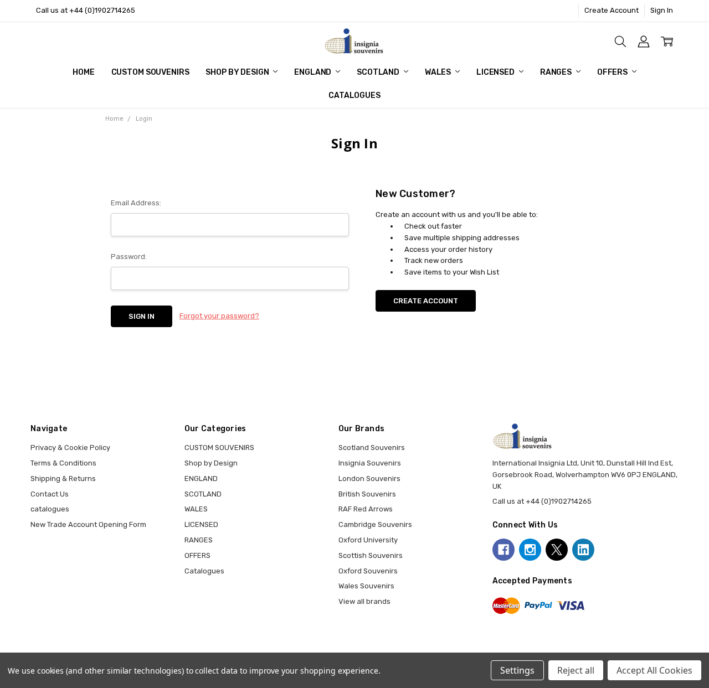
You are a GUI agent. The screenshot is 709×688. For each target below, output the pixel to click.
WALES (439, 72)
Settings (517, 670)
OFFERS (613, 72)
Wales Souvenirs (366, 586)
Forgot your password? (219, 316)
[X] (557, 550)
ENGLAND (313, 72)
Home (83, 72)
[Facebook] (503, 550)
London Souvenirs (369, 478)
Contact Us (49, 494)
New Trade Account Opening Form (88, 524)
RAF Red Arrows (365, 509)
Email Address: (136, 203)
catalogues (49, 509)
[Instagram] (530, 550)
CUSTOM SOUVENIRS (150, 72)
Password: (129, 256)
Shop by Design (237, 72)
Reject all (575, 670)
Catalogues (354, 95)
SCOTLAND (379, 72)
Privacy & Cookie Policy (70, 447)
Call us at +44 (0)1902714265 (85, 10)
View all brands (364, 601)
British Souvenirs (367, 494)
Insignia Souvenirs (369, 463)
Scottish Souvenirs (370, 555)
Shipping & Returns (63, 478)
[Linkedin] (583, 550)
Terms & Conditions (63, 463)
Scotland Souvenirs (371, 447)
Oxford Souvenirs (368, 571)
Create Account (611, 10)
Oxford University (368, 540)
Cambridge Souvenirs (375, 524)
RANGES (556, 72)
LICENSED (496, 72)
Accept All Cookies (654, 670)
